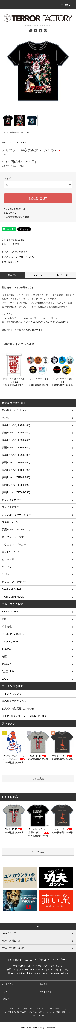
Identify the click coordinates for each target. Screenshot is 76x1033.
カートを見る (45, 992)
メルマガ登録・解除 (57, 1012)
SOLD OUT (38, 198)
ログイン (6, 992)
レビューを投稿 (11, 244)
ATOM (41, 1016)
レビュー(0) (63, 275)
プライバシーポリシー (37, 1012)
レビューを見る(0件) (14, 239)
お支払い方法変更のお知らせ (18, 708)
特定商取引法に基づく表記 (16, 216)
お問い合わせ (7, 999)
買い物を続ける (11, 262)
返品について (10, 213)
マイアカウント (8, 984)
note (70, 1012)
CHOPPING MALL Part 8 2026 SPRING (24, 716)
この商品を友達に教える (16, 252)
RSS (35, 1016)
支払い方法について (26, 1009)
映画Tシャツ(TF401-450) (21, 132)
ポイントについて (12, 693)
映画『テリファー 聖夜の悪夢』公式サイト (22, 330)
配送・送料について (44, 1009)
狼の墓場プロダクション (15, 701)
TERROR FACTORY (29, 1028)
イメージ (38, 275)
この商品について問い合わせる (19, 257)
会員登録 (44, 984)
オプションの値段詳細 (14, 209)
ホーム (6, 132)
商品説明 (12, 275)
